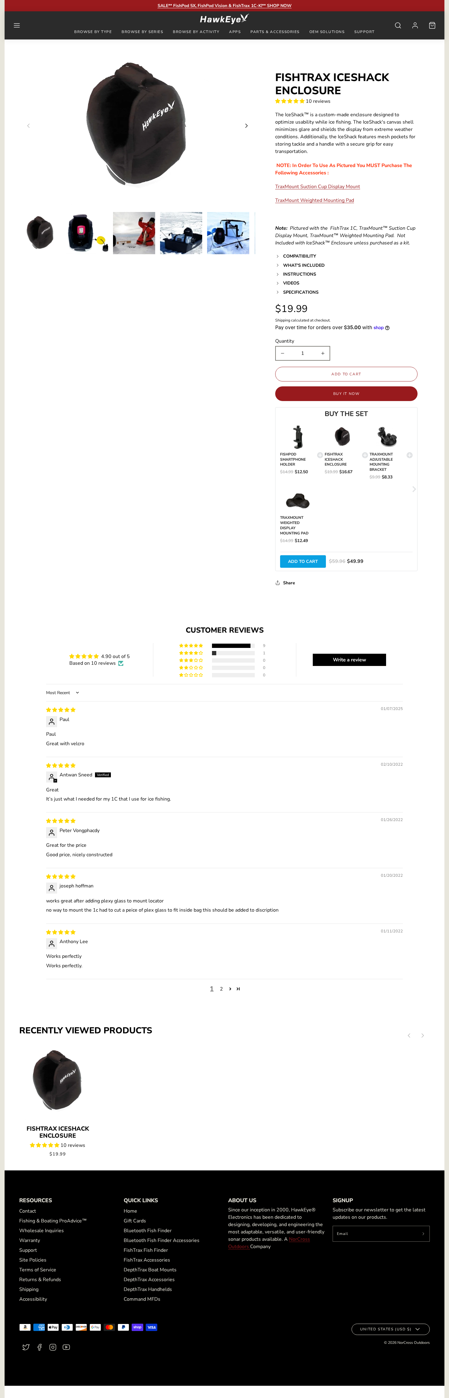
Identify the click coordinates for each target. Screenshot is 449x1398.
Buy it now (346, 393)
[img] (60, 710)
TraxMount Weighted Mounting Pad (314, 200)
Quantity (284, 341)
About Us (242, 1200)
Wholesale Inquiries (41, 1230)
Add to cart (303, 561)
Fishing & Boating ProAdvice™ (53, 1221)
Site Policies (32, 1260)
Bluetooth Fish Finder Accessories (161, 1240)
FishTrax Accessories (147, 1260)
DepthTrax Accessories (149, 1279)
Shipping (282, 320)
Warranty (29, 1240)
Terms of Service (37, 1269)
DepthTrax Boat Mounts (150, 1269)
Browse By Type (93, 31)
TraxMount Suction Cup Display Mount (317, 186)
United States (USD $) (386, 1329)
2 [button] (221, 989)
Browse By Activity (196, 31)
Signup (343, 1200)
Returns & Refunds (40, 1279)
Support (364, 31)
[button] (16, 25)
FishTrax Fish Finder (146, 1250)
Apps (235, 31)
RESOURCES (35, 1200)
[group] (40, 233)
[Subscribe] (423, 1234)
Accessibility (33, 1299)
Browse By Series (142, 31)
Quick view (57, 1095)
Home (130, 1211)
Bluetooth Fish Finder (148, 1230)
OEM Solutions (327, 31)
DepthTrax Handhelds (148, 1289)
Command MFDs (142, 1299)
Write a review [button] (349, 659)
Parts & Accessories (275, 31)
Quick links (141, 1200)
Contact (27, 1211)
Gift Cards (135, 1221)
